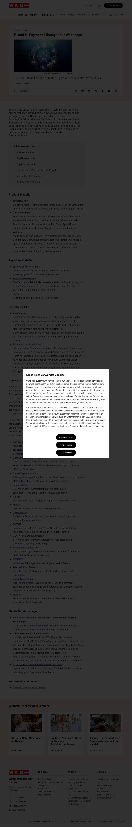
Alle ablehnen (66, 453)
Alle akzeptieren (66, 437)
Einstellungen (66, 445)
